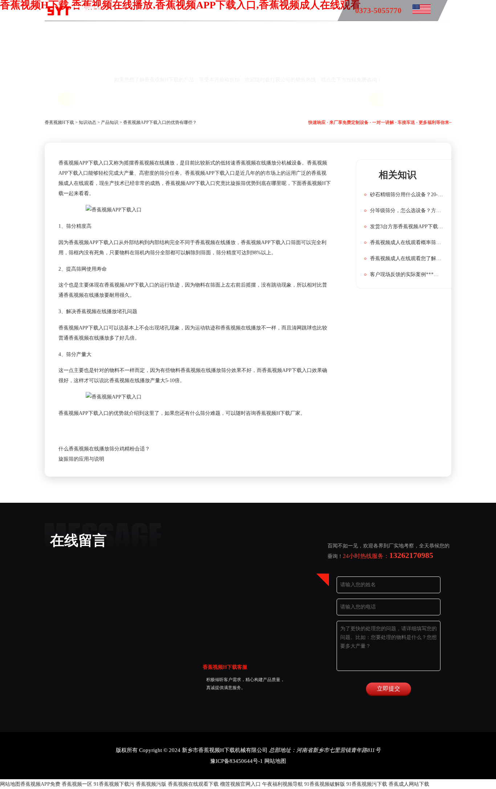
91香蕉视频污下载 (366, 784)
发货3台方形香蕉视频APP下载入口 (406, 226)
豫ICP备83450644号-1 (236, 761)
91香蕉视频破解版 (324, 784)
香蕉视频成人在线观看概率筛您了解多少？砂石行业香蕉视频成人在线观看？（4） (406, 242)
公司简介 (308, 11)
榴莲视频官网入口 (240, 784)
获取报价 (83, 99)
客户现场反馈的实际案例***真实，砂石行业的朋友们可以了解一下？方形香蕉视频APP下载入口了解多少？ (406, 274)
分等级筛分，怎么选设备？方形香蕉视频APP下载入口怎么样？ (406, 210)
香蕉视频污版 (151, 784)
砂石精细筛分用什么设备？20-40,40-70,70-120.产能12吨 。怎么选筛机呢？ (406, 194)
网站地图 (275, 761)
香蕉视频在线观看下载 (193, 784)
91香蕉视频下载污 (114, 784)
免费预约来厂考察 (413, 99)
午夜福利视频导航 (282, 784)
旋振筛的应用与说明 (81, 459)
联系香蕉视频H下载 (229, 32)
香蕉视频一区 (77, 784)
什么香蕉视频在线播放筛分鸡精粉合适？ (104, 449)
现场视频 (272, 11)
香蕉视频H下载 (156, 11)
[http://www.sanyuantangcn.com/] (416, 11)
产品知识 (235, 11)
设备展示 (199, 11)
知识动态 (87, 122)
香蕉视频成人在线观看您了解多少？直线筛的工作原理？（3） (406, 258)
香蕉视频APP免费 (40, 784)
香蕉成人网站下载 (409, 784)
